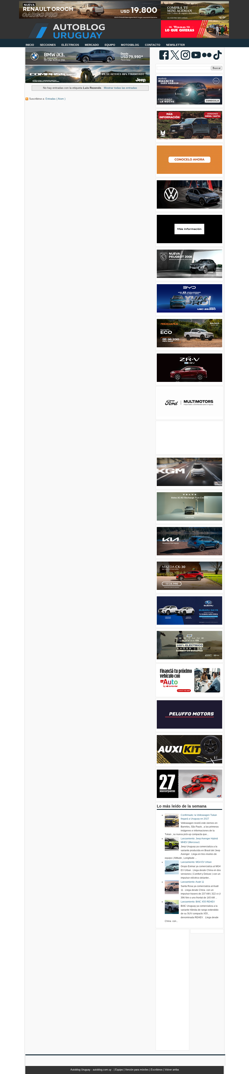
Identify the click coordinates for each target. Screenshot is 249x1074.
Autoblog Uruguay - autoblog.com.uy (91, 1069)
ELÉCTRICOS (70, 44)
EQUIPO (110, 44)
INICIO (30, 44)
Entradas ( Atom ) (55, 98)
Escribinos (157, 1069)
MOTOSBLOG (130, 44)
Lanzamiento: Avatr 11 (192, 882)
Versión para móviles (137, 1069)
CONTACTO (152, 44)
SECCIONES (48, 44)
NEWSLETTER (175, 44)
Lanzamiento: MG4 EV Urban (196, 862)
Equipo (119, 1069)
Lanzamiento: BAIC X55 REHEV (198, 901)
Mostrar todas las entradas (120, 87)
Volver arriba (172, 1069)
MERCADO (92, 44)
